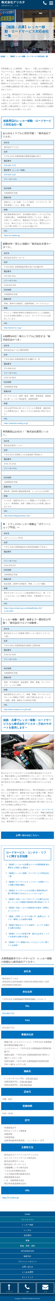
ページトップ (9, 1291)
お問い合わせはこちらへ (27, 835)
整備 (27, 1240)
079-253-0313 (26, 1085)
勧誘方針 (27, 1256)
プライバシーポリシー (27, 1261)
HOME (3, 56)
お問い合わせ (27, 1267)
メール (45, 1291)
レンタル (27, 1230)
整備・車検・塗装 (27, 1246)
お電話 (27, 1291)
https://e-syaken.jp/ (12, 235)
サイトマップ (27, 1277)
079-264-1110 (10, 175)
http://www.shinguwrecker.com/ (17, 516)
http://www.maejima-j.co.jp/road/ (17, 709)
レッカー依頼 (27, 1225)
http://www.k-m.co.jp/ (12, 328)
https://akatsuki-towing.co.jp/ (16, 423)
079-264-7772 (10, 165)
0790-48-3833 (26, 1082)
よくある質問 (27, 1272)
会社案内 (27, 1235)
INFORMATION (27, 1251)
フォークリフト (27, 1219)
